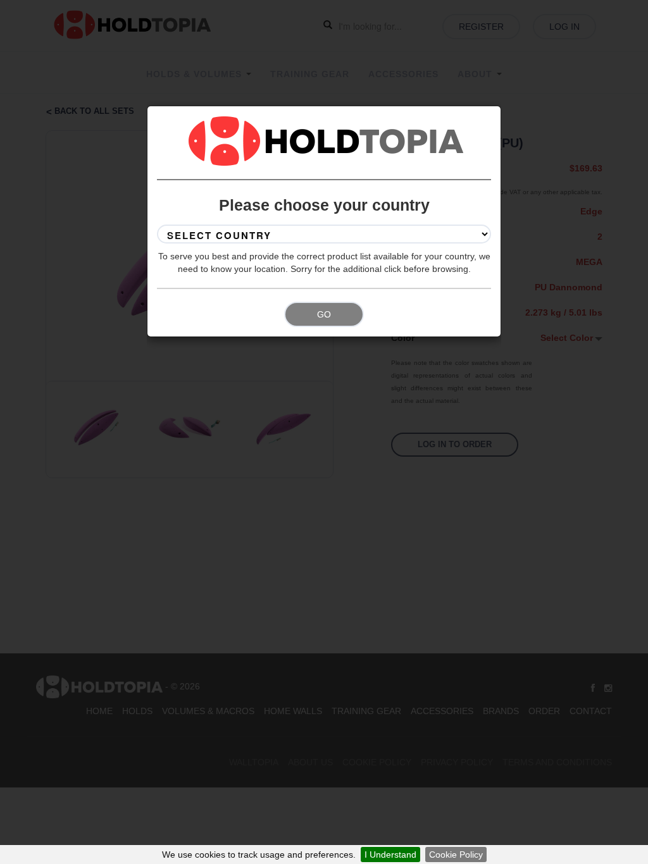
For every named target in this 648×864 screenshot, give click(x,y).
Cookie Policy (456, 854)
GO (324, 314)
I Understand (390, 854)
